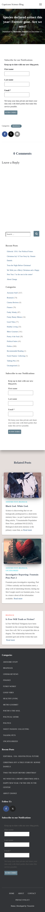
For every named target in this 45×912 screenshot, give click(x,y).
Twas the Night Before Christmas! (19, 265)
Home (11, 893)
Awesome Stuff (12, 293)
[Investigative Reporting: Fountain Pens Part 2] (22, 551)
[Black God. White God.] (22, 485)
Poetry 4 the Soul (13, 337)
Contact (32, 893)
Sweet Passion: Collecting (16, 356)
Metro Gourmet (12, 332)
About (21, 893)
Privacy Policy (23, 900)
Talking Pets (11, 361)
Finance (9, 307)
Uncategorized (12, 366)
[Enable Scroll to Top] (40, 907)
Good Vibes (11, 322)
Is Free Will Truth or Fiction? (20, 619)
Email (7, 90)
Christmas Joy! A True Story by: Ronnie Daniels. (21, 765)
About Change (12, 279)
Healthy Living (12, 327)
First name (9, 69)
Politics (9, 346)
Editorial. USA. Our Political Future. (20, 251)
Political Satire (12, 341)
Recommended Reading (15, 351)
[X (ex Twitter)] (13, 809)
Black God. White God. (17, 506)
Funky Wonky (12, 312)
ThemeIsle (30, 906)
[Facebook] (6, 809)
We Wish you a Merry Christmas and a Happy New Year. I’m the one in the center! (21, 783)
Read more (27, 530)
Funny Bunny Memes (14, 317)
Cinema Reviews (13, 302)
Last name (8, 80)
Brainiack (16, 126)
